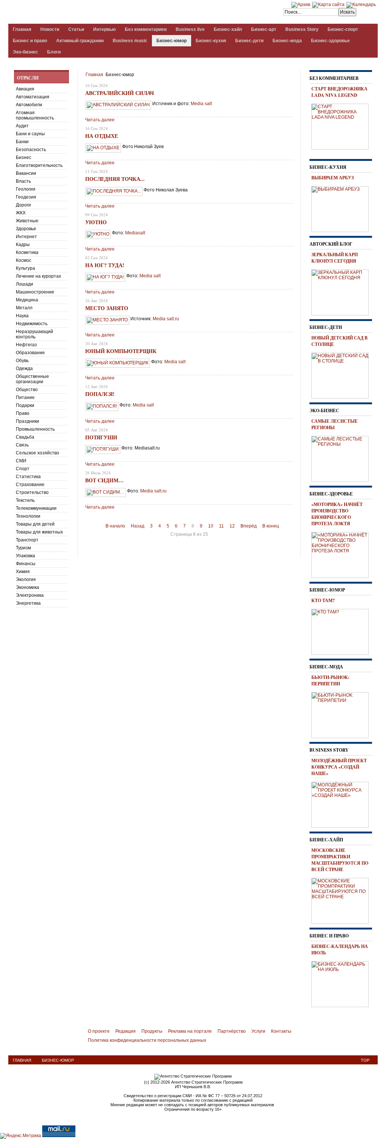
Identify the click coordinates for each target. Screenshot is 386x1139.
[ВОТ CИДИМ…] (105, 492)
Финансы (25, 563)
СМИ (21, 460)
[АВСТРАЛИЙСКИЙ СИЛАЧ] (118, 104)
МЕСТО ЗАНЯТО (106, 308)
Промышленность (35, 429)
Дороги (23, 205)
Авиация (25, 89)
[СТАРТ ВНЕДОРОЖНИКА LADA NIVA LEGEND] (342, 125)
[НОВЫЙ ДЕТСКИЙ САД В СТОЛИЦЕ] (342, 374)
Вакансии (26, 173)
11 (221, 526)
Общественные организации (32, 379)
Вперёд (248, 526)
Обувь (22, 360)
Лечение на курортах (38, 276)
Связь (22, 445)
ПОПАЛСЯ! (100, 394)
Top (365, 1060)
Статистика (28, 476)
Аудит (22, 125)
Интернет (26, 236)
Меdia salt (201, 103)
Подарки (25, 405)
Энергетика (28, 603)
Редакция (125, 1031)
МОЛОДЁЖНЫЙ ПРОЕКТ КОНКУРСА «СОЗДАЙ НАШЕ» (339, 767)
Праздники (27, 421)
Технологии (28, 516)
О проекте (99, 1031)
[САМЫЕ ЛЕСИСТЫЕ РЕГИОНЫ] (342, 458)
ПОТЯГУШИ (101, 437)
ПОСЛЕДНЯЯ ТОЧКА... (115, 179)
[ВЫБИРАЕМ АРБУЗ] (342, 208)
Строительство (32, 492)
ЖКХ (21, 213)
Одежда (24, 368)
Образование (30, 352)
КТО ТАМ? (323, 600)
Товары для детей (35, 524)
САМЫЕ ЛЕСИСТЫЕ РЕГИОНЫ (334, 424)
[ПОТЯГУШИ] (102, 449)
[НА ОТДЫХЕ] (103, 147)
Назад (137, 526)
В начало (115, 526)
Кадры (23, 244)
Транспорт (27, 540)
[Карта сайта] (328, 4)
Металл (24, 307)
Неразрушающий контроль (34, 334)
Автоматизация (32, 96)
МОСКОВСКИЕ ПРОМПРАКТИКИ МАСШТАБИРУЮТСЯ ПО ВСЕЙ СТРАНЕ (339, 860)
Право (22, 413)
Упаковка (25, 555)
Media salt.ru (166, 318)
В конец (270, 526)
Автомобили (29, 104)
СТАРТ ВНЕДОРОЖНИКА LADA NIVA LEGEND (339, 92)
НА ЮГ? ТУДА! (104, 265)
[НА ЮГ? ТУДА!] (105, 277)
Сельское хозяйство (37, 453)
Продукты (151, 1031)
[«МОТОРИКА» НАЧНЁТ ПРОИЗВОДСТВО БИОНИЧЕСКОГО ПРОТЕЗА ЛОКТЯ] (342, 554)
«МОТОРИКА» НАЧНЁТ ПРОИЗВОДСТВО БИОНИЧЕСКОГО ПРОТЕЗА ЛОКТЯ (337, 514)
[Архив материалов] (300, 4)
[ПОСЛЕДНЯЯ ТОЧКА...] (113, 191)
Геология (25, 189)
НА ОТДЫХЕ (101, 136)
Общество (27, 389)
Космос (23, 260)
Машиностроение (35, 292)
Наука (22, 315)
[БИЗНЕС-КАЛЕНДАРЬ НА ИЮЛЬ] (342, 983)
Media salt (150, 275)
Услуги (258, 1031)
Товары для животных (39, 532)
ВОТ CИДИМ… (104, 480)
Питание (25, 397)
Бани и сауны (30, 133)
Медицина (27, 300)
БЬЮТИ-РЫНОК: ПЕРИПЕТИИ (330, 680)
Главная (94, 74)
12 (232, 526)
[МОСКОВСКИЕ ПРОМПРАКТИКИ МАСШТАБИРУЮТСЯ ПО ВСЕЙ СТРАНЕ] (342, 900)
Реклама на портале (190, 1031)
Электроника (30, 595)
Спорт (22, 468)
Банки (22, 141)
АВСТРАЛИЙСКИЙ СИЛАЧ (119, 93)
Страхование (30, 484)
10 (210, 526)
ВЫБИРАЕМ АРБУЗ (332, 177)
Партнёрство (232, 1031)
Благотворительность (39, 165)
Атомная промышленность (35, 115)
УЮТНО (96, 222)
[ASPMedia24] (71, 12)
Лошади (24, 284)
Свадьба (25, 437)
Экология (26, 579)
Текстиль (25, 500)
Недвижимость (31, 323)
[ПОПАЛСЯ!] (101, 406)
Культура (25, 268)
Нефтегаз (26, 344)
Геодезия (26, 197)
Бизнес (23, 157)
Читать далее (100, 119)
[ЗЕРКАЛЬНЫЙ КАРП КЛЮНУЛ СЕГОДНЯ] (342, 291)
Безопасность (31, 149)
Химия (23, 571)
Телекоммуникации (36, 508)
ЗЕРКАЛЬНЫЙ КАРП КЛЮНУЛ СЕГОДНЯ (334, 257)
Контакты (281, 1031)
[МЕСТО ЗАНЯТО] (107, 320)
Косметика (27, 252)
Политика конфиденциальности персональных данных (147, 1040)
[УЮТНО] (98, 234)
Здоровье (26, 228)
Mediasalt (135, 232)
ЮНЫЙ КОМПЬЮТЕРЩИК (120, 351)
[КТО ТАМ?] (342, 631)
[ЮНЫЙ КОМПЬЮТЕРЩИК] (117, 362)
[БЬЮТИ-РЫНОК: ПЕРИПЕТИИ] (342, 714)
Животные (27, 220)
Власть (23, 181)
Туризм (23, 547)
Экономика (27, 587)
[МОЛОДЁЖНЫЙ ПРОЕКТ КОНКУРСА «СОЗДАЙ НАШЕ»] (342, 804)
